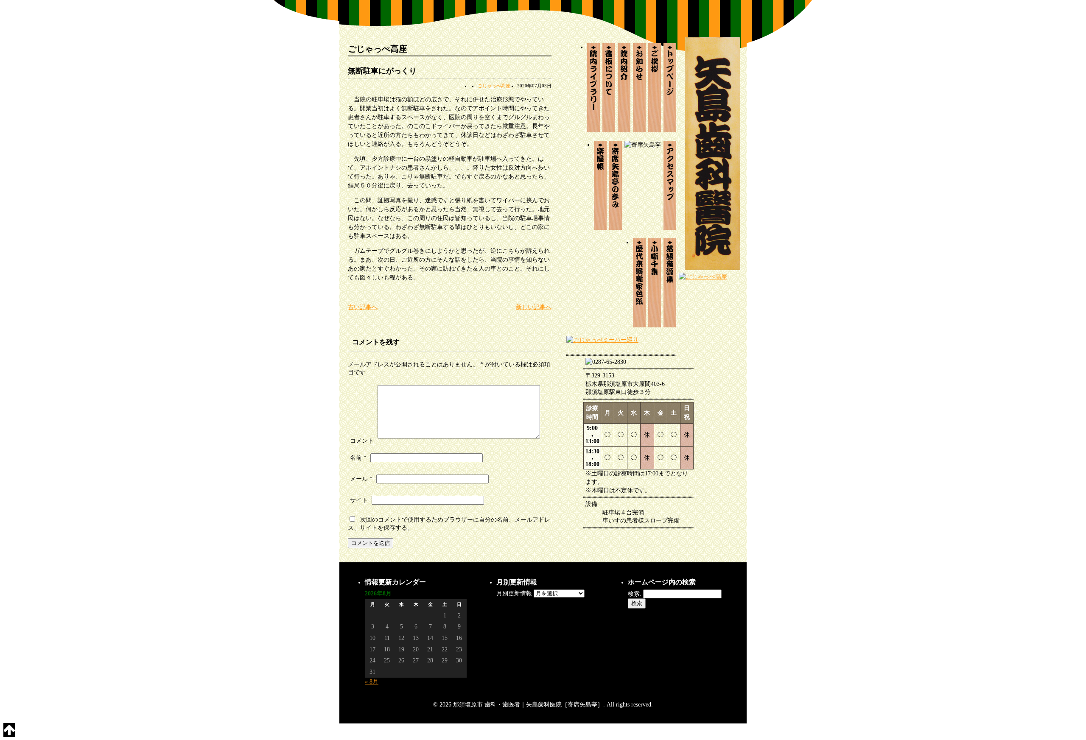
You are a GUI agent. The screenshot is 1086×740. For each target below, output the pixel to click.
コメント (362, 441)
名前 (358, 458)
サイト (359, 500)
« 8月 (371, 682)
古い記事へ (363, 307)
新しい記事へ (533, 307)
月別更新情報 (514, 593)
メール (361, 479)
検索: (634, 594)
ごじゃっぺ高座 (494, 85)
